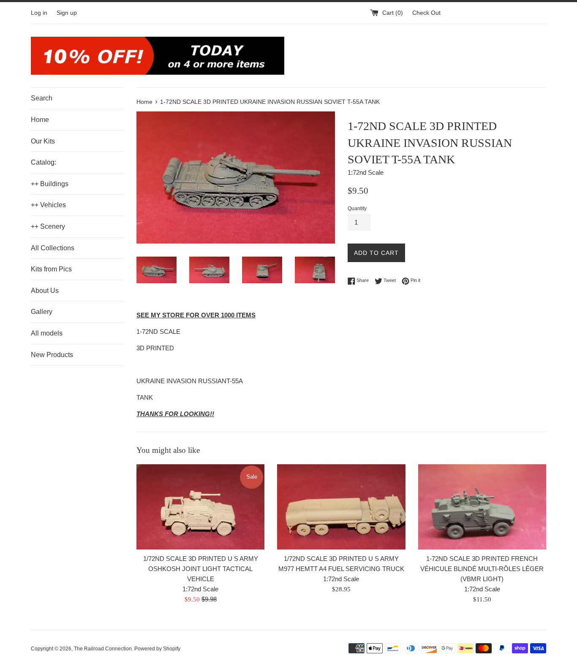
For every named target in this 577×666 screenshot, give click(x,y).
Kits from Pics (51, 269)
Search (41, 98)
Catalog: (43, 162)
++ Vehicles (48, 204)
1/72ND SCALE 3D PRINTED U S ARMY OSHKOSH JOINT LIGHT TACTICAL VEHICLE (200, 568)
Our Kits (43, 141)
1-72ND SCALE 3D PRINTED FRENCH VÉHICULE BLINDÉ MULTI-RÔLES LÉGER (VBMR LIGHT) (482, 568)
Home (40, 119)
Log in (39, 13)
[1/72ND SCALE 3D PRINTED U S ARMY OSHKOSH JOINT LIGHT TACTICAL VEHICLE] (200, 507)
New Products (52, 354)
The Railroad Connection (103, 649)
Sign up (67, 13)
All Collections (52, 248)
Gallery (41, 311)
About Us (45, 290)
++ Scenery (48, 226)
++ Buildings (49, 183)
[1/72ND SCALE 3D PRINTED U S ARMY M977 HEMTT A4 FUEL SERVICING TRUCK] (341, 507)
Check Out (426, 13)
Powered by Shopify (157, 649)
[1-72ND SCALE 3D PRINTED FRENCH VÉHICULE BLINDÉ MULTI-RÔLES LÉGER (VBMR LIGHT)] (482, 507)
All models (47, 333)
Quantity (357, 208)
